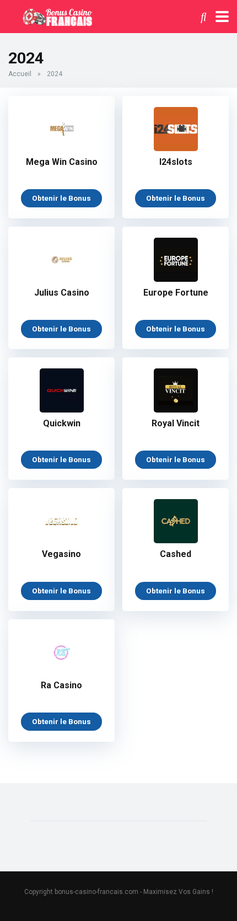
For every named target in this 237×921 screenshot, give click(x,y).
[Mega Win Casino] (62, 148)
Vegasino (61, 554)
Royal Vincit (176, 423)
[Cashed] (176, 540)
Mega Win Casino (62, 162)
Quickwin (61, 423)
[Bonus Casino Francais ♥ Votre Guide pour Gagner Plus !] (56, 15)
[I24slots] (176, 148)
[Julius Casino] (62, 279)
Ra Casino (61, 685)
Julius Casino (61, 292)
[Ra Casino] (62, 671)
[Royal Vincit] (176, 409)
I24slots (175, 162)
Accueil (19, 74)
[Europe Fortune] (176, 279)
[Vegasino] (62, 540)
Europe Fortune (175, 292)
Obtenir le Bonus (61, 198)
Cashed (175, 554)
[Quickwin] (62, 409)
